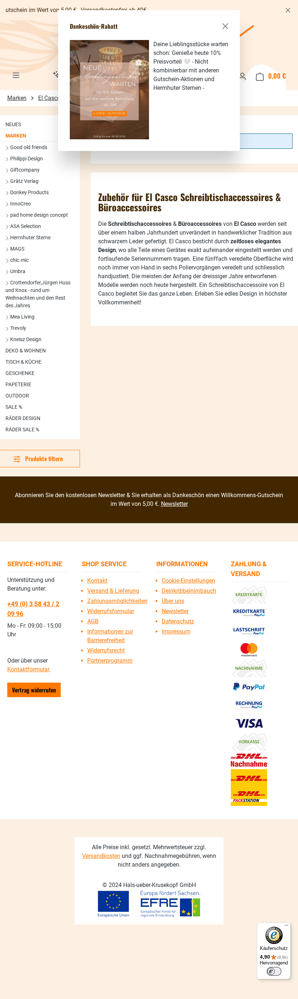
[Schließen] (225, 26)
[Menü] (286, 927)
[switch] (274, 971)
